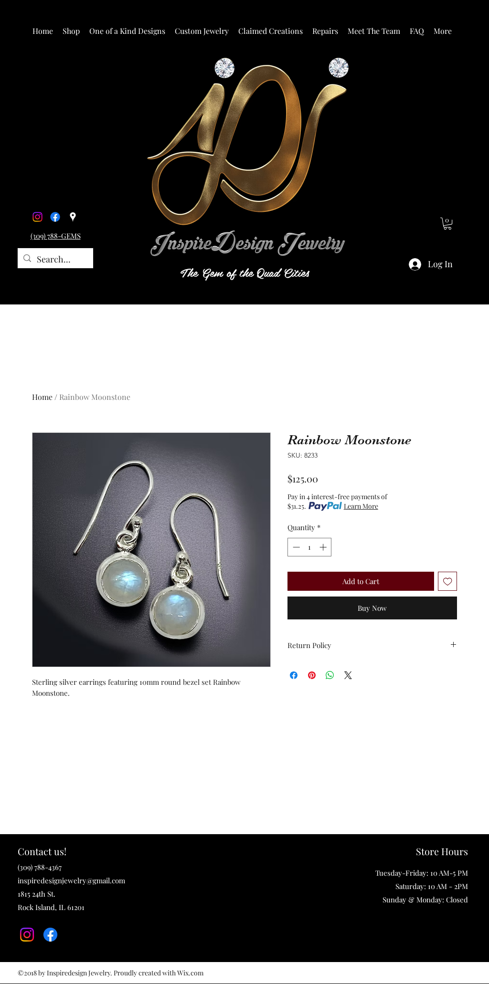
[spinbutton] (310, 547)
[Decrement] (295, 547)
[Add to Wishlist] (447, 581)
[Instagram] (37, 216)
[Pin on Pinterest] (312, 675)
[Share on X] (348, 675)
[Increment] (324, 547)
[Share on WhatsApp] (330, 675)
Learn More (361, 506)
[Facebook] (55, 216)
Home (42, 397)
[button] (71, 31)
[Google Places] (72, 216)
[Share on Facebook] (293, 675)
